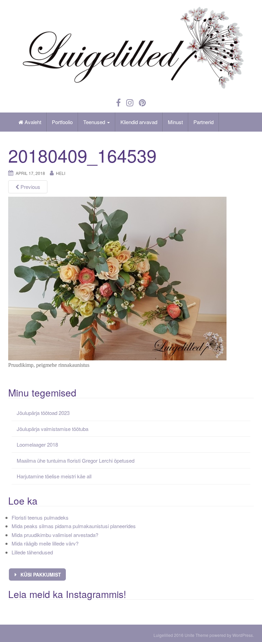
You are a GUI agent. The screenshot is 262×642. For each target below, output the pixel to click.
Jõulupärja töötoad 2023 (43, 412)
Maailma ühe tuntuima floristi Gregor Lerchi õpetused (75, 460)
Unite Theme (196, 635)
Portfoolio (62, 121)
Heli (60, 173)
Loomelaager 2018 (37, 444)
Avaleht (32, 121)
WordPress (242, 635)
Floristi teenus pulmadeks (40, 517)
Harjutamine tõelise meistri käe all (54, 476)
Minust (175, 121)
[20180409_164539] (117, 278)
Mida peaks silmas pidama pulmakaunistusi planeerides (74, 525)
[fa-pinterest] (142, 102)
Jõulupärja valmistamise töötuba (52, 428)
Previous (29, 186)
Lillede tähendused (32, 552)
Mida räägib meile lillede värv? (45, 543)
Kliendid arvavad (138, 121)
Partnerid (203, 121)
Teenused (94, 121)
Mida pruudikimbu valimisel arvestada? (55, 534)
